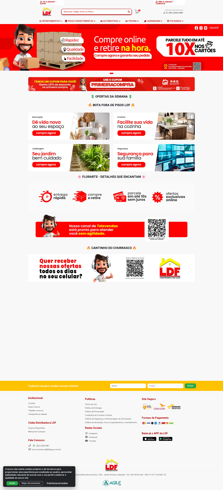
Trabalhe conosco (36, 410)
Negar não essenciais (31, 483)
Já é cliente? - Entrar (48, 3)
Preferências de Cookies (57, 483)
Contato (31, 403)
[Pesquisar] (129, 11)
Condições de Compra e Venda (98, 415)
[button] (111, 73)
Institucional (35, 398)
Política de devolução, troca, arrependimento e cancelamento (111, 422)
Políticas (90, 399)
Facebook (92, 437)
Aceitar (12, 483)
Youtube (92, 441)
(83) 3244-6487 (42, 446)
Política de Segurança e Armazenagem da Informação (108, 419)
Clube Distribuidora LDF (42, 422)
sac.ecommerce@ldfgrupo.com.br (46, 449)
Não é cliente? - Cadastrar (165, 3)
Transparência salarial (37, 414)
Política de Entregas (93, 408)
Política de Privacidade (94, 411)
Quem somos (34, 407)
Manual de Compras (36, 431)
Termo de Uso (91, 404)
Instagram (92, 433)
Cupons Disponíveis (36, 428)
